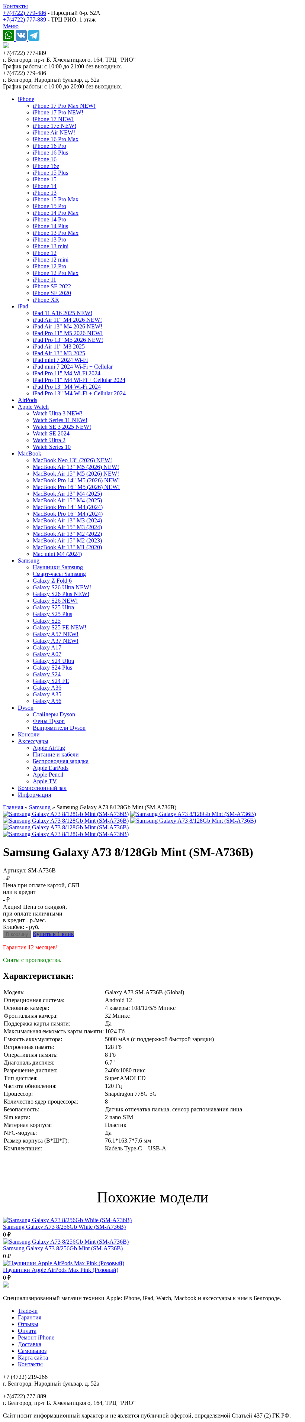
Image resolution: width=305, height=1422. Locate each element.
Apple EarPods (50, 768)
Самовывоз (32, 1351)
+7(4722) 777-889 (24, 19)
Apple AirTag (49, 748)
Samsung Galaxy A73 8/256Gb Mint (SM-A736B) (63, 1248)
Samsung (28, 560)
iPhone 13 (45, 193)
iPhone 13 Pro (49, 239)
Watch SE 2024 (51, 433)
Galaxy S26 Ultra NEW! (62, 587)
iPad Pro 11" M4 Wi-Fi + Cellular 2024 (79, 380)
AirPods (27, 400)
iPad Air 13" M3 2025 (59, 353)
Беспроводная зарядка (61, 761)
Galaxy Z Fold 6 (52, 580)
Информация (34, 794)
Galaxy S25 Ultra (53, 607)
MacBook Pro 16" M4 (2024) (68, 514)
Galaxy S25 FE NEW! (59, 627)
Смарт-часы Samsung (59, 574)
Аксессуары (33, 741)
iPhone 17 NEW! (53, 119)
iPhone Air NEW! (54, 132)
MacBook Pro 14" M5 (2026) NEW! (76, 480)
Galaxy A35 (47, 694)
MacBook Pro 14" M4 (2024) (68, 507)
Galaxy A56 (47, 701)
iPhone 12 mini (50, 259)
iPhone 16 (45, 159)
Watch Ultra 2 (49, 440)
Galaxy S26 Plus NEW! (61, 594)
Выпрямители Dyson (59, 728)
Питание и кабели (56, 754)
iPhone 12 (45, 253)
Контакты (15, 6)
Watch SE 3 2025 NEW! (62, 427)
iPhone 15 (45, 179)
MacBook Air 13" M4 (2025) (67, 493)
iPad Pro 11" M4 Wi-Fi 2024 (66, 373)
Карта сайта (33, 1357)
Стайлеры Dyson (54, 714)
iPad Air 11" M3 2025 (59, 346)
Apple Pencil (48, 774)
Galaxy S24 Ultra (53, 661)
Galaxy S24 (47, 674)
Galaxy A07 (47, 654)
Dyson (25, 707)
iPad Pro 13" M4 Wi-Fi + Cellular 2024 (79, 393)
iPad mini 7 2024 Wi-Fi (60, 360)
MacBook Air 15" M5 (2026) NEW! (76, 473)
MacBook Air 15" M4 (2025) (67, 500)
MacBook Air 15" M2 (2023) (67, 540)
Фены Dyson (49, 721)
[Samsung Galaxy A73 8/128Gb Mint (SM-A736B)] (66, 814)
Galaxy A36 (47, 687)
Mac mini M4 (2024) (57, 554)
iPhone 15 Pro (49, 206)
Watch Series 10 (52, 447)
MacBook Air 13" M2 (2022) (67, 534)
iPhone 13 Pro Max (55, 233)
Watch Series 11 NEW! (60, 420)
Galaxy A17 (47, 647)
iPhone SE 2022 (52, 286)
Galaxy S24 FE (51, 681)
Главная (13, 807)
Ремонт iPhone (36, 1337)
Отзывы (28, 1324)
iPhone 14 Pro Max (55, 213)
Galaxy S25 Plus (52, 614)
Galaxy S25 (47, 621)
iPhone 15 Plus (50, 172)
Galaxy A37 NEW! (55, 641)
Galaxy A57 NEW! (55, 634)
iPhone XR (46, 300)
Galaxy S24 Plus (52, 667)
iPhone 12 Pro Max (55, 273)
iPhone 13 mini (50, 246)
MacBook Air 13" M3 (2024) (67, 520)
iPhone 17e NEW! (54, 126)
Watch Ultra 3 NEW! (58, 413)
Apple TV (45, 781)
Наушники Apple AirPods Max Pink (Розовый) (60, 1270)
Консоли (29, 734)
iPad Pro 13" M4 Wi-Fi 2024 (67, 386)
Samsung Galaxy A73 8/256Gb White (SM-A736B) (64, 1227)
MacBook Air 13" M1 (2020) (67, 547)
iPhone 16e (46, 166)
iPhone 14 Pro (49, 219)
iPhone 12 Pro (49, 266)
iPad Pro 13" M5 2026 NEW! (68, 340)
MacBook (29, 453)
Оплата (27, 1331)
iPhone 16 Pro (49, 146)
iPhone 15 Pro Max (55, 199)
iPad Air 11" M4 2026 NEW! (67, 320)
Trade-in (28, 1311)
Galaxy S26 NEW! (55, 600)
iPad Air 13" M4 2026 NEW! (67, 326)
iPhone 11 (44, 279)
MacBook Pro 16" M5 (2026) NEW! (76, 487)
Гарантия (29, 1317)
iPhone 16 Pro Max (55, 139)
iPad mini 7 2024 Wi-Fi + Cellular (73, 366)
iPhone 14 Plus (50, 226)
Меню (11, 26)
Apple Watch (33, 407)
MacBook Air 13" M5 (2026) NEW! (76, 467)
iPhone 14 (45, 186)
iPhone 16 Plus (50, 152)
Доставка (29, 1344)
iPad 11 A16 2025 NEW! (62, 313)
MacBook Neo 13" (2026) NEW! (72, 460)
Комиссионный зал (42, 788)
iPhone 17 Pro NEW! (58, 112)
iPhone (26, 99)
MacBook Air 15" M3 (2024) (67, 527)
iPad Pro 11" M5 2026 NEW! (68, 333)
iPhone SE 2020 (52, 293)
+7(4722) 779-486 (24, 13)
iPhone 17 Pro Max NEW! (64, 106)
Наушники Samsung (58, 567)
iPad (23, 306)
